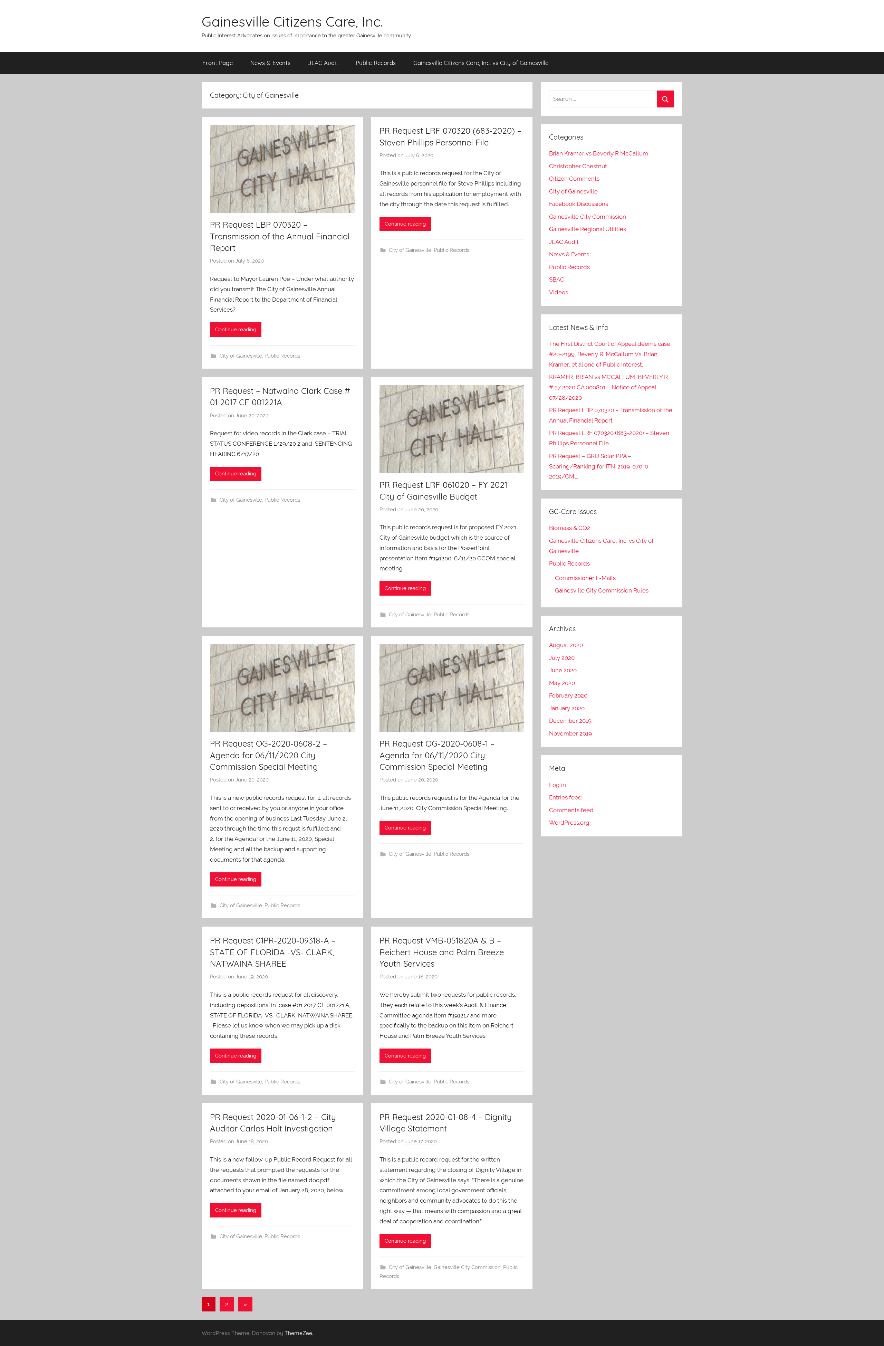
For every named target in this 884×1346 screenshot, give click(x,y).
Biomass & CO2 (569, 527)
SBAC (556, 279)
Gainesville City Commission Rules (601, 590)
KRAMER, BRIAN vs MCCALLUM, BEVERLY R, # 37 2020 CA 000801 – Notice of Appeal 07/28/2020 (609, 387)
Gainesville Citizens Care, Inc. (292, 21)
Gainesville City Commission (467, 1267)
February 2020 (568, 695)
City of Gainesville (241, 356)
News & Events (270, 62)
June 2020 (563, 670)
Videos (558, 292)
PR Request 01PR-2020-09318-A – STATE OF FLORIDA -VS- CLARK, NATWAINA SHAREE (273, 952)
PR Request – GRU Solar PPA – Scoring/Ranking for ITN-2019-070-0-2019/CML (600, 466)
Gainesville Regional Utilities (587, 229)
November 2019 (570, 733)
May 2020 (562, 683)
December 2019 (570, 720)
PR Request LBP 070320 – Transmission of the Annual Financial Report (280, 236)
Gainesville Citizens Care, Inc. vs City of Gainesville (480, 62)
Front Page (217, 62)
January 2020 (567, 708)
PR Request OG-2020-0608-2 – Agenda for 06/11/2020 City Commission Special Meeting (268, 755)
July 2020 (562, 657)
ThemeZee (298, 1332)
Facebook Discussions (578, 203)
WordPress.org (569, 822)
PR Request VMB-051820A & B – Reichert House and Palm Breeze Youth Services (441, 952)
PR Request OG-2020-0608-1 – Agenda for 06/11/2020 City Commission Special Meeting (436, 755)
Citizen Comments (574, 178)
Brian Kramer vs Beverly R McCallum (598, 153)
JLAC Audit (323, 62)
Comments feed (571, 810)
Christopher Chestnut (578, 166)
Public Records (376, 62)
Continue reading (235, 329)
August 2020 (566, 645)
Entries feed (565, 797)
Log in (557, 784)
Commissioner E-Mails (585, 578)
